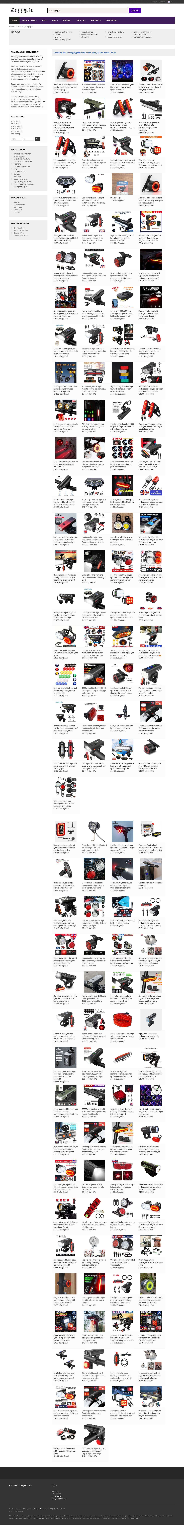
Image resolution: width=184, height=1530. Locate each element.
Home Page (56, 1496)
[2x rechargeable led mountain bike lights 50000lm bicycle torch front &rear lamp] (65, 410)
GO (37, 139)
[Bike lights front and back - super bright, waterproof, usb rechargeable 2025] (94, 749)
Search (135, 10)
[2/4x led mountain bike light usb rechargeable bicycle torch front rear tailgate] (94, 906)
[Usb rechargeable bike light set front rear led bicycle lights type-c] (65, 636)
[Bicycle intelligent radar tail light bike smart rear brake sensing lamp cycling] (65, 831)
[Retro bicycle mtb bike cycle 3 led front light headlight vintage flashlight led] (94, 1246)
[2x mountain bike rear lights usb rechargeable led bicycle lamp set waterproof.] (65, 146)
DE (51, 1509)
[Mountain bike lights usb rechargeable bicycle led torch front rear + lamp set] (65, 259)
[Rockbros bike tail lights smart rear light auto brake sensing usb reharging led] (65, 71)
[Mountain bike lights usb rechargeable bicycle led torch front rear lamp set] (94, 259)
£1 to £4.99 (16, 121)
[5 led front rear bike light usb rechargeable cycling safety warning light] (65, 749)
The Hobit (18, 210)
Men (54, 20)
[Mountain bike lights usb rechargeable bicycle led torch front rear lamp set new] (151, 372)
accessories (89, 34)
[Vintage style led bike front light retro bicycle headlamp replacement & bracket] (151, 1359)
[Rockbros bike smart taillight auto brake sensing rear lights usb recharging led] (151, 184)
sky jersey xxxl (143, 37)
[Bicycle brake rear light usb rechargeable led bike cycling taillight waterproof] (122, 1095)
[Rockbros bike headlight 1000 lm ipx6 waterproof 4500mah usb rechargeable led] (122, 410)
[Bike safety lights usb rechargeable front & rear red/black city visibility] (65, 787)
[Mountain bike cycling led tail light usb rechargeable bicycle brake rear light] (94, 944)
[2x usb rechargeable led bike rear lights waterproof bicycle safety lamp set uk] (151, 410)
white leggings (87, 32)
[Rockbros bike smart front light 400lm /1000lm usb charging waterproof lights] (94, 1057)
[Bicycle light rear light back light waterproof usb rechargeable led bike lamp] (122, 259)
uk (171, 2)
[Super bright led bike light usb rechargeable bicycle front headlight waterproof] (94, 485)
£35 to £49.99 (17, 131)
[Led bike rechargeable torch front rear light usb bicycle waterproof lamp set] (151, 1321)
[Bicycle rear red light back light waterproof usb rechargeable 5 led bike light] (94, 1208)
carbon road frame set (143, 32)
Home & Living (29, 20)
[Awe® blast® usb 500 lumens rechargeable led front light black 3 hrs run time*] (151, 1170)
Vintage (80, 20)
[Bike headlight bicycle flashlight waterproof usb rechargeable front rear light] (65, 906)
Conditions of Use (15, 1509)
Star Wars (18, 202)
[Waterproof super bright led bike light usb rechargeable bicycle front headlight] (65, 598)
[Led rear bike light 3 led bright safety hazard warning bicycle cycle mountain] (122, 1020)
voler (110, 34)
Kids (44, 20)
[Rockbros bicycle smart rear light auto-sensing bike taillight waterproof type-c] (122, 831)
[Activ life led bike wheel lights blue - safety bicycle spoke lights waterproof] (122, 71)
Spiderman (18, 207)
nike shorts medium (116, 32)
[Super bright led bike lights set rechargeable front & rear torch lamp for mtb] (65, 1208)
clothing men (63, 32)
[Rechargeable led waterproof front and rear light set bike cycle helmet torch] (151, 712)
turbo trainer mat (115, 37)
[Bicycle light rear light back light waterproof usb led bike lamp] (151, 598)
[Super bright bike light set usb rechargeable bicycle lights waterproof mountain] (65, 944)
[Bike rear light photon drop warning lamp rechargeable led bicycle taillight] (94, 410)
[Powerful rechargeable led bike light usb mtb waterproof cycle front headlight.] (94, 146)
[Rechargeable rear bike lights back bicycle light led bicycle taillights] (94, 1283)
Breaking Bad (19, 228)
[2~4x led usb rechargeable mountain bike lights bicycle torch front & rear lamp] (94, 869)
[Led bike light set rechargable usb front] (151, 869)
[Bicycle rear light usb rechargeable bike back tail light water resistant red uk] (122, 1057)
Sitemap (162, 2)
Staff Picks (111, 20)
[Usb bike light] (122, 184)
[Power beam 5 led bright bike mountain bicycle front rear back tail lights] (94, 712)
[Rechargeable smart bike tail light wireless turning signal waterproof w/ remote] (122, 1133)
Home (14, 20)
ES (54, 1509)
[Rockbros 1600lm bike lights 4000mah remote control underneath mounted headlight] (65, 1057)
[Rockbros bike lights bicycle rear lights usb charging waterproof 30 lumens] (151, 749)
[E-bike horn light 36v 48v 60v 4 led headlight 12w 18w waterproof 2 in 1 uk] (94, 831)
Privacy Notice (27, 1509)
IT (57, 1509)
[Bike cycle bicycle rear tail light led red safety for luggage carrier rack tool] (122, 1170)
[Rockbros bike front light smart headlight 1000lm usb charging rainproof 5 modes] (94, 297)
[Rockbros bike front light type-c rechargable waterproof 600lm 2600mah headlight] (65, 523)
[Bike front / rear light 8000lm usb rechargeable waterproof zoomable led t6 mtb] (151, 1057)
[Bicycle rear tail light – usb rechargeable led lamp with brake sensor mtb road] (65, 1283)
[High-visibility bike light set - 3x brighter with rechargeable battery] (122, 1208)
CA (64, 1509)
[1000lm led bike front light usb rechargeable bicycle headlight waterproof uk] (94, 674)
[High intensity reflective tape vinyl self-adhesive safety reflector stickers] (122, 372)
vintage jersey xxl (24, 184)
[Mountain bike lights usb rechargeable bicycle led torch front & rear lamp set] (151, 523)
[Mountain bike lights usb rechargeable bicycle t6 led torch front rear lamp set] (94, 221)
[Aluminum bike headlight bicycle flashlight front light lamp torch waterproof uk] (65, 485)
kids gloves (63, 39)
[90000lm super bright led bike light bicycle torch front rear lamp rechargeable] (65, 184)
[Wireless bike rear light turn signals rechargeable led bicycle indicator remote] (151, 221)
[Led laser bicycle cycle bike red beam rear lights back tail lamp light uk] (65, 448)
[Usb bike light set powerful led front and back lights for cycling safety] (122, 1246)
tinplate (58, 37)
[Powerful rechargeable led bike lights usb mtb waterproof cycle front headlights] (151, 108)
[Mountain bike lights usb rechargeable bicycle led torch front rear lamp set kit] (94, 1020)
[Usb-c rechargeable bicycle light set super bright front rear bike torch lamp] (65, 1321)
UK (44, 1509)
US (61, 1509)
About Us (55, 1491)
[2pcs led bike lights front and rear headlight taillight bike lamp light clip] (65, 674)
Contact (154, 2)
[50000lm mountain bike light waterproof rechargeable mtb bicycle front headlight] (94, 1095)
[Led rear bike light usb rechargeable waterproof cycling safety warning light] (122, 1359)
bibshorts (59, 34)
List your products (59, 1498)
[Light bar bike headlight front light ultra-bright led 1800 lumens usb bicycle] (122, 221)
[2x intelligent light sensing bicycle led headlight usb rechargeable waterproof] (65, 1359)
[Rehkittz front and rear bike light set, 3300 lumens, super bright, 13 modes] (151, 674)
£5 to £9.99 (16, 123)
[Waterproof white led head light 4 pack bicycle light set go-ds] (65, 1434)
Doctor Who (19, 233)
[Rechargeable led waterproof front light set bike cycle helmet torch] (94, 1397)
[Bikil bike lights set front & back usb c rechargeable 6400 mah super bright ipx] (94, 1359)
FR (47, 1509)
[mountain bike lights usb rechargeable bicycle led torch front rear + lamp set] (151, 1208)
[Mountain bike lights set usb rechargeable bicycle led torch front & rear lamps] (151, 561)
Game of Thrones (21, 230)
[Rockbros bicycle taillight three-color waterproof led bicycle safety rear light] (65, 869)
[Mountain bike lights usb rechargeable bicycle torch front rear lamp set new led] (94, 523)
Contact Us (56, 1493)
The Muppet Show (21, 235)
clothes (140, 34)
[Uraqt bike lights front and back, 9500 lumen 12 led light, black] (94, 561)
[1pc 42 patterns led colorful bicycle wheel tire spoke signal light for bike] (151, 1095)
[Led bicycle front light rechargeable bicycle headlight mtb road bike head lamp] (94, 108)
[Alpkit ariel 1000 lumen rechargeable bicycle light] (151, 1020)
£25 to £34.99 (17, 128)
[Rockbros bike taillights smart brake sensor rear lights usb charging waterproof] (151, 71)
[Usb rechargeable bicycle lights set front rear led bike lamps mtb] (94, 1170)
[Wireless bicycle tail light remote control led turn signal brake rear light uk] (94, 372)
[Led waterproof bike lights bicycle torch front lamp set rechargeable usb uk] (122, 982)
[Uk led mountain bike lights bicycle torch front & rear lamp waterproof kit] (151, 335)
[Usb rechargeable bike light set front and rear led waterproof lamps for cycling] (94, 184)
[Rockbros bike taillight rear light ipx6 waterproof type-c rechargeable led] (94, 1321)
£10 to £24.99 (17, 126)
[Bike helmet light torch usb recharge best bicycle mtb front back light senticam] (122, 869)
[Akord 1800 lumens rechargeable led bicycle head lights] (151, 1246)
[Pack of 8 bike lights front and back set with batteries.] (122, 906)
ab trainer (85, 37)
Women (66, 20)
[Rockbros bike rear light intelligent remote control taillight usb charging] (151, 297)
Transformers (19, 204)
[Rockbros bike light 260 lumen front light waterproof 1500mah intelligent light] (94, 982)
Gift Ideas (95, 20)
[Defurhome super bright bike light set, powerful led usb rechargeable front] (65, 982)
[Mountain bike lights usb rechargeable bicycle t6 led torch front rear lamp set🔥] (151, 636)
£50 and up (15, 133)
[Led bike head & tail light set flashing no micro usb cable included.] (122, 523)
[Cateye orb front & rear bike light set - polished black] (122, 712)
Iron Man (17, 212)
